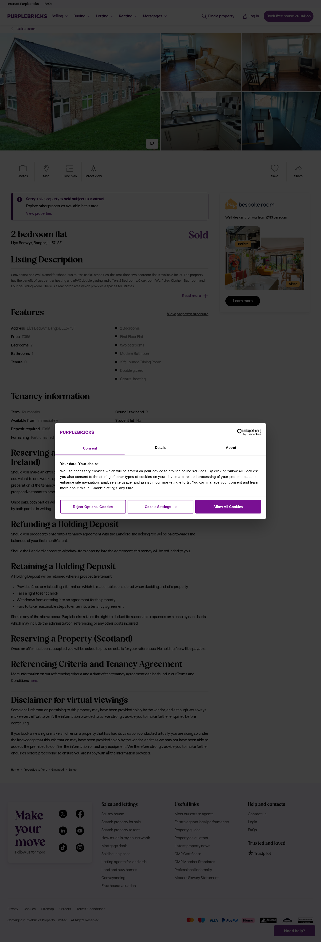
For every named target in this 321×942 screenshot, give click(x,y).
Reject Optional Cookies (93, 506)
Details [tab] (160, 448)
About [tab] (231, 448)
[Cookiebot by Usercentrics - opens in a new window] (240, 431)
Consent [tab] (90, 448)
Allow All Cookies (228, 506)
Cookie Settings (158, 506)
